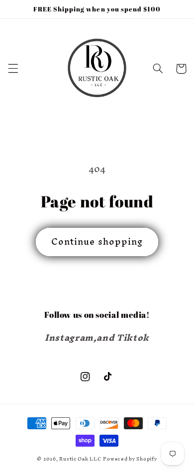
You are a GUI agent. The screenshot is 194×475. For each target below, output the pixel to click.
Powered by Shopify (130, 459)
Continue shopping (97, 241)
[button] (12, 68)
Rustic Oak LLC (80, 459)
